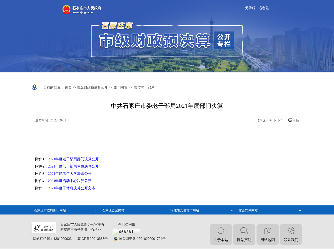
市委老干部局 (144, 87)
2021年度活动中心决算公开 (70, 181)
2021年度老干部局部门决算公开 (73, 159)
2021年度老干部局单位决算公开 (73, 166)
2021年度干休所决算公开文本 (71, 188)
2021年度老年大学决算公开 (70, 173)
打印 (295, 121)
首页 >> (70, 87)
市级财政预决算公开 (92, 87)
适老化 (264, 8)
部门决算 (121, 87)
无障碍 (250, 8)
